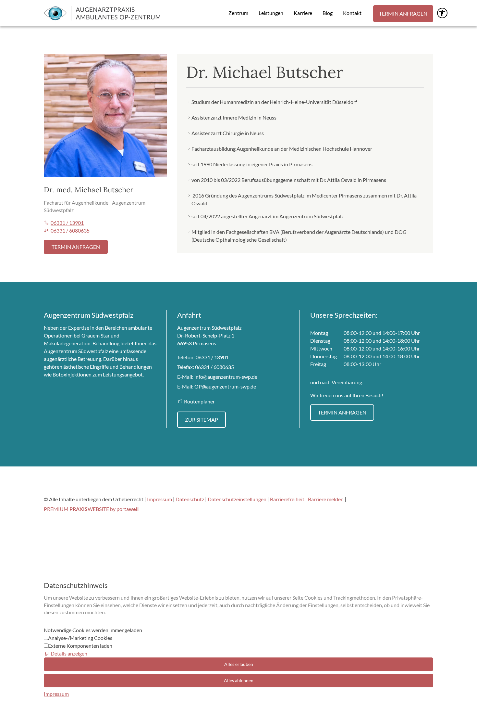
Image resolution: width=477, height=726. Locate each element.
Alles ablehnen (238, 680)
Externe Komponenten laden (80, 646)
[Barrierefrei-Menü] (442, 13)
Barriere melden (326, 499)
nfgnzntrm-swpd (225, 377)
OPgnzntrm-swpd (223, 386)
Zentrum (238, 13)
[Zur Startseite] (102, 13)
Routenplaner (199, 401)
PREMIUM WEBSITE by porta (91, 509)
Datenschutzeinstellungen (237, 499)
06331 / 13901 (67, 223)
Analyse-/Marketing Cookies (80, 638)
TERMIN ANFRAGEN (403, 13)
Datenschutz (190, 499)
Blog (328, 13)
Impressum (159, 499)
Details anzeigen (69, 653)
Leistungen (271, 13)
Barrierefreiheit (287, 499)
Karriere (303, 13)
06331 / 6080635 (70, 230)
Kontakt (352, 13)
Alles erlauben (238, 664)
